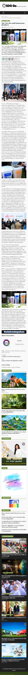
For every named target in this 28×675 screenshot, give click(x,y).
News (9, 20)
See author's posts (19, 344)
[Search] (24, 13)
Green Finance (4, 20)
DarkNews (20, 668)
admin (5, 27)
